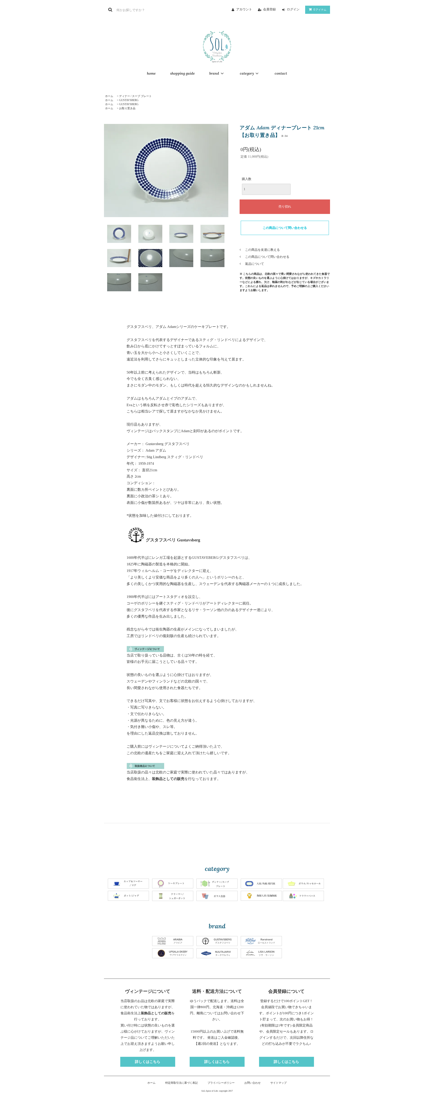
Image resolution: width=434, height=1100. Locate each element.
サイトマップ (278, 1082)
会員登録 (269, 9)
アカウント (244, 9)
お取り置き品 (127, 108)
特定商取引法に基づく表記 (181, 1082)
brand (214, 73)
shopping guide (182, 73)
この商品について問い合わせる (285, 228)
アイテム (320, 9)
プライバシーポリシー (221, 1082)
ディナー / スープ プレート (135, 96)
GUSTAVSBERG (129, 100)
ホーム (109, 96)
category (247, 73)
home (151, 73)
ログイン (293, 9)
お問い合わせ (252, 1082)
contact (281, 73)
